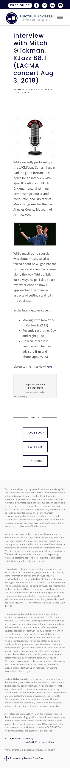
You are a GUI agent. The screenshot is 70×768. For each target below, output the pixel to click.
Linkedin (35, 461)
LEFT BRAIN (45, 89)
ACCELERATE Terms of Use (40, 741)
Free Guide (20, 5)
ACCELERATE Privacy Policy (19, 738)
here (48, 366)
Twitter (35, 446)
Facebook (36, 432)
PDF (11, 606)
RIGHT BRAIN (21, 92)
